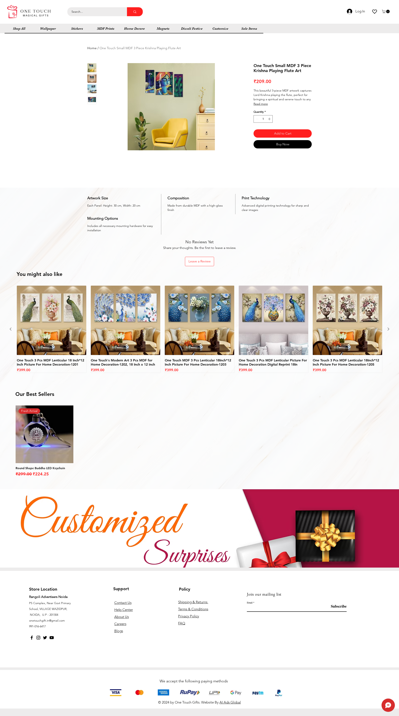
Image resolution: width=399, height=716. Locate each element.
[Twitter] (45, 637)
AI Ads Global (230, 702)
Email (249, 602)
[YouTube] (51, 637)
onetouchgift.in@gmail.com (47, 620)
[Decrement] (256, 118)
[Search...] (135, 11)
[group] (199, 329)
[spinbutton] (263, 118)
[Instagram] (38, 637)
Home (92, 48)
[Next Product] (388, 329)
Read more (261, 104)
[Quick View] (51, 320)
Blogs (118, 631)
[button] (386, 11)
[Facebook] (31, 637)
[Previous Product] (10, 329)
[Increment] (269, 118)
